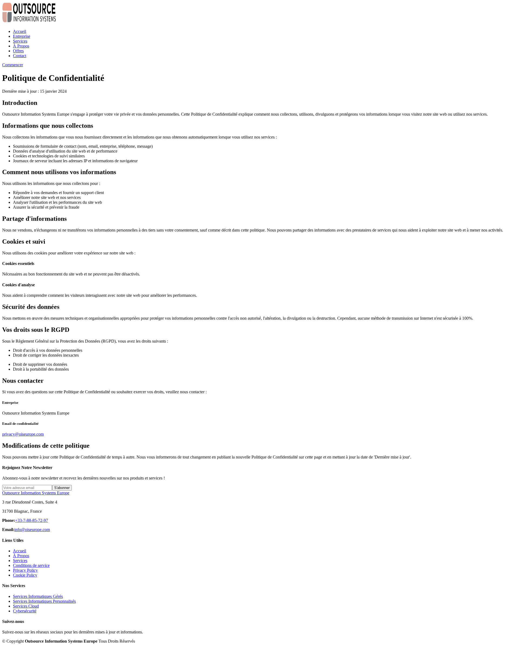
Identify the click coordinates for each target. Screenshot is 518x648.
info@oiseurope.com (32, 529)
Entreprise (21, 36)
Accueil (19, 31)
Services (20, 41)
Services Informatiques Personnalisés (44, 601)
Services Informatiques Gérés (38, 596)
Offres (18, 51)
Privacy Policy (25, 570)
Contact (19, 55)
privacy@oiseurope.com (23, 434)
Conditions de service (31, 565)
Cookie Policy (25, 575)
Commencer (12, 65)
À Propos (21, 46)
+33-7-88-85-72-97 (31, 520)
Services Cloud (26, 606)
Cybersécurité (24, 611)
